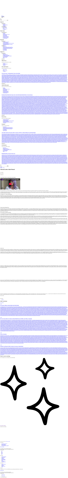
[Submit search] (7, 20)
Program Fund (4, 46)
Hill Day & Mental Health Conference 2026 (8, 47)
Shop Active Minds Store (6, 36)
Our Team (4, 25)
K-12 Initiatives (5, 129)
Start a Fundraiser (5, 89)
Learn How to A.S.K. (5, 91)
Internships (4, 33)
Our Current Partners (5, 56)
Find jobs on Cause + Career (6, 34)
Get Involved (3, 53)
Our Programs (3, 457)
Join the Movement (4, 32)
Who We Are (3, 23)
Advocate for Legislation (6, 37)
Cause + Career (5, 50)
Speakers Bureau (5, 49)
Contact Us (4, 29)
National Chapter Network (6, 119)
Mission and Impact (4, 456)
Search (1, 19)
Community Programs (5, 42)
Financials (4, 65)
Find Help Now (2, 470)
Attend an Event (5, 35)
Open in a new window (8, 441)
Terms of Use (3, 474)
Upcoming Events (5, 28)
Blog (2, 460)
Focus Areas (3, 41)
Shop (3, 151)
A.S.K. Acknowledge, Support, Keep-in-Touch (8, 43)
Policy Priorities (3, 459)
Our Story (4, 24)
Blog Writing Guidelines (3, 425)
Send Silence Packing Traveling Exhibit (7, 48)
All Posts (1, 167)
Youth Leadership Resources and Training (8, 44)
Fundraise (3, 465)
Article (3, 167)
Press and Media (5, 27)
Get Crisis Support (5, 38)
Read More (38, 315)
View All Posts (2, 302)
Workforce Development (6, 121)
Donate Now (4, 147)
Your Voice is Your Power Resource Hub (7, 127)
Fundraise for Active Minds (6, 55)
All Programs (4, 122)
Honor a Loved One (5, 54)
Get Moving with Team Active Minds (7, 149)
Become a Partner (5, 57)
